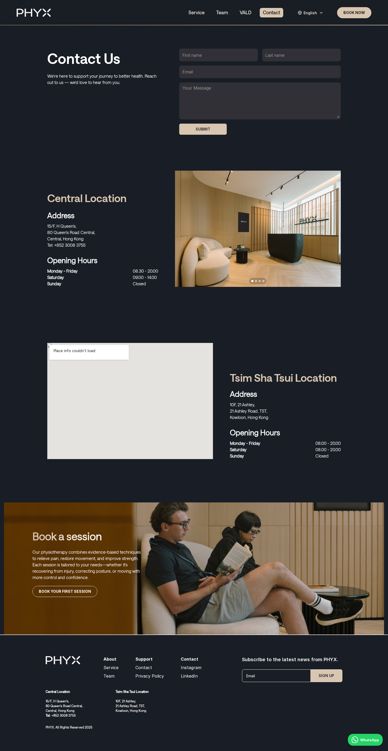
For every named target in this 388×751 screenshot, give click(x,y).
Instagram (191, 667)
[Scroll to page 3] (260, 281)
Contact (143, 667)
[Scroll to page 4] (264, 281)
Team (109, 676)
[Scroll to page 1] (251, 281)
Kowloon (238, 417)
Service (111, 667)
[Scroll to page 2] (256, 281)
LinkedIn (189, 676)
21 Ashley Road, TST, (249, 410)
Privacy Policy (149, 676)
